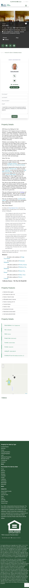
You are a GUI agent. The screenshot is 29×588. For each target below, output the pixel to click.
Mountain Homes (5, 458)
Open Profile (15, 87)
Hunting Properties (5, 451)
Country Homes (5, 446)
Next (27, 10)
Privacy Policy (4, 501)
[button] (14, 76)
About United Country (6, 491)
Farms (2, 450)
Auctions (3, 462)
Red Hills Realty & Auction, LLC (17, 355)
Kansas (3, 472)
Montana (3, 474)
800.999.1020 (6, 537)
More (2, 464)
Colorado (3, 475)
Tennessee (3, 481)
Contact (20, 1)
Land (2, 455)
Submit (14, 116)
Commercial (4, 460)
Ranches (3, 448)
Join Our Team (4, 494)
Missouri (3, 470)
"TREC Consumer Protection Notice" (10, 534)
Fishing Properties (5, 453)
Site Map (3, 499)
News (2, 496)
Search (2, 52)
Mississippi (3, 482)
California (3, 479)
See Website (15, 84)
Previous (1, 10)
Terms (26, 393)
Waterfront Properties (6, 457)
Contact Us (3, 493)
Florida (2, 477)
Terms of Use (4, 503)
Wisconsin (3, 484)
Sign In (2, 498)
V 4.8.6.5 (18, 537)
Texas (2, 469)
